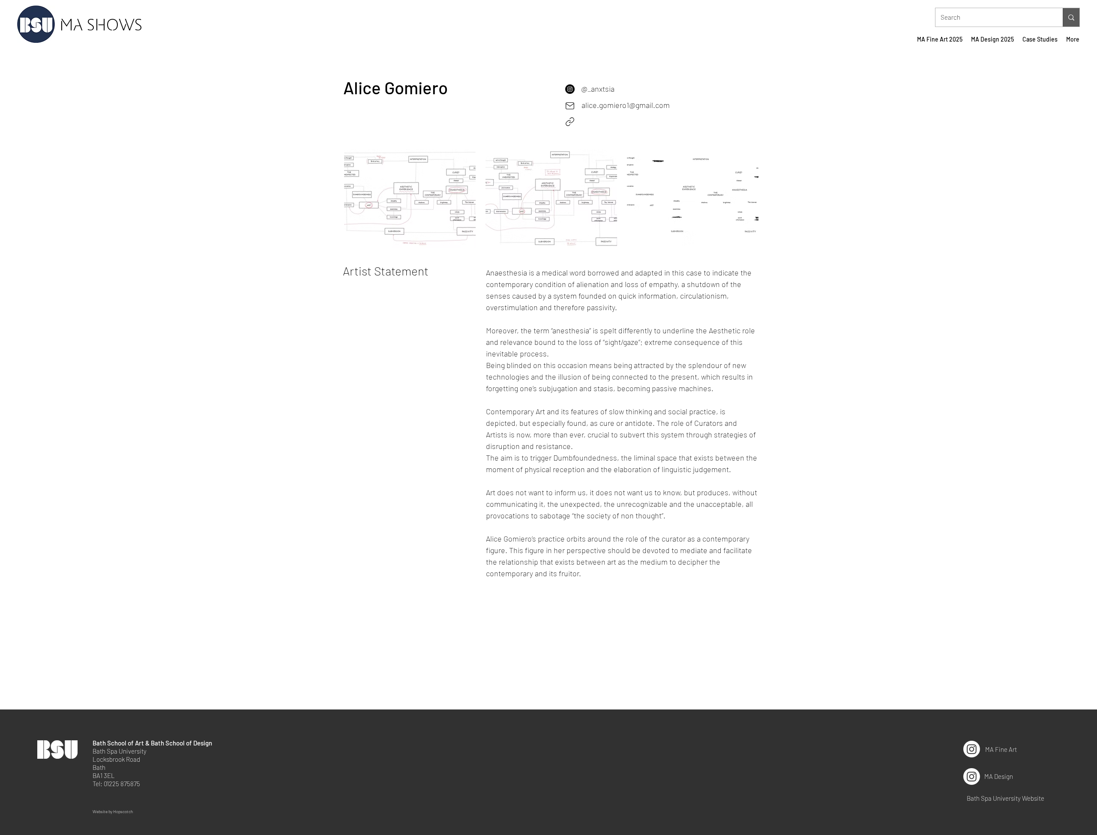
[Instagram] (971, 749)
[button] (611, 88)
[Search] (1071, 17)
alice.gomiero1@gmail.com (625, 105)
